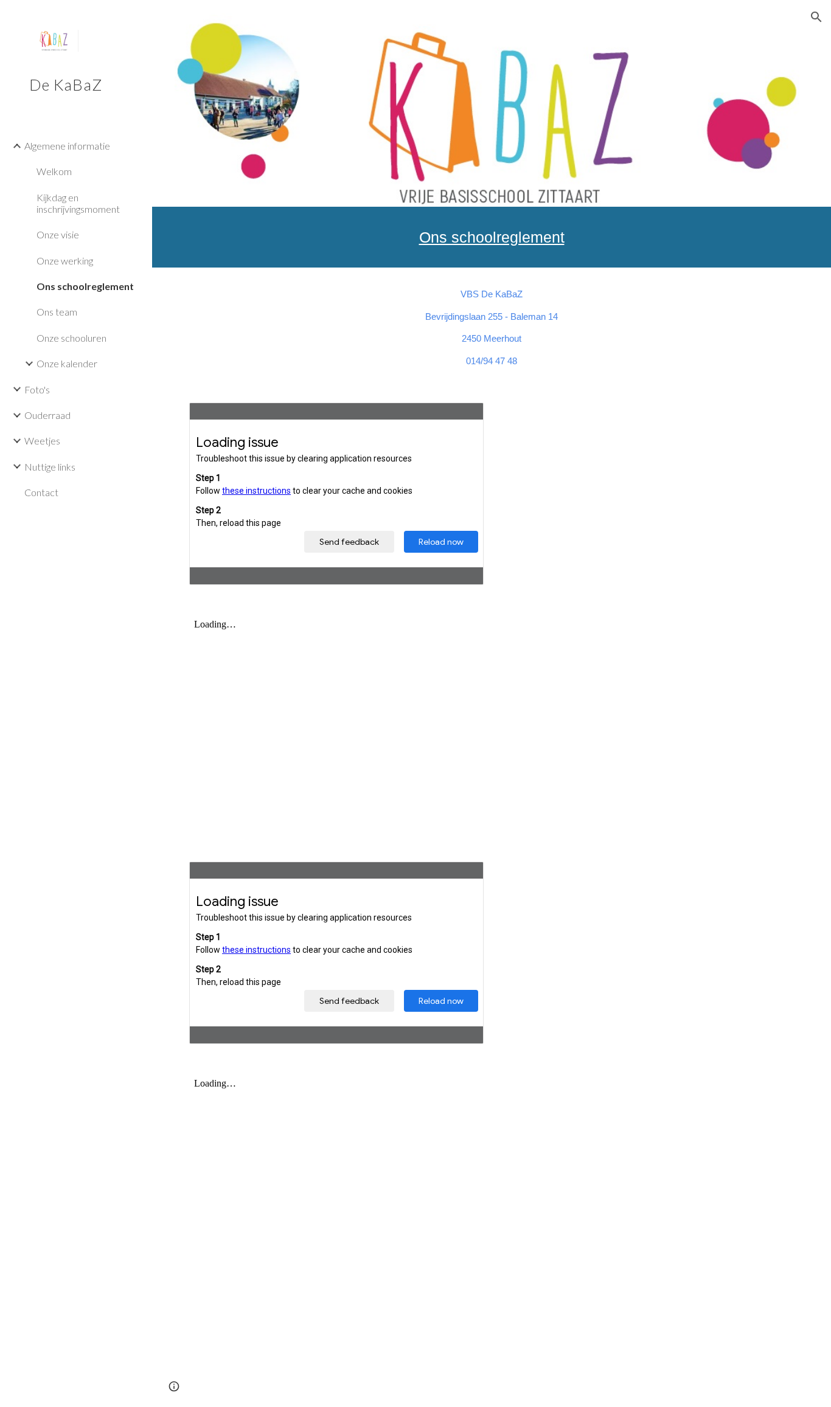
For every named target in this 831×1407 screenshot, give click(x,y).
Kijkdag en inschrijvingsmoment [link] (78, 203)
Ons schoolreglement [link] (85, 286)
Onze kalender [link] (67, 363)
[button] (816, 17)
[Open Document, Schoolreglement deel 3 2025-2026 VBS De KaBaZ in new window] (460, 877)
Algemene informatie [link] (67, 145)
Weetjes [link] (42, 440)
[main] (491, 237)
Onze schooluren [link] (71, 338)
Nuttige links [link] (49, 466)
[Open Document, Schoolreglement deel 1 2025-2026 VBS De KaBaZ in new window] (460, 418)
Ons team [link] (57, 311)
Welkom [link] (54, 171)
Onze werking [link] (65, 260)
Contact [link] (41, 492)
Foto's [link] (37, 389)
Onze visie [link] (58, 234)
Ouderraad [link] (47, 415)
